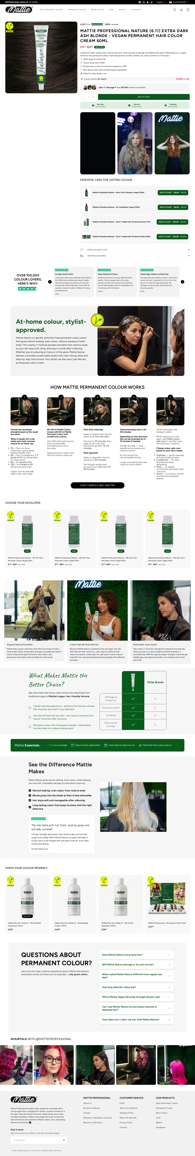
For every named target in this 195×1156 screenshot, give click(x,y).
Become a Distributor (93, 1122)
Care (158, 1118)
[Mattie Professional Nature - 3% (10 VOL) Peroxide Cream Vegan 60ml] (27, 539)
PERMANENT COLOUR (77, 9)
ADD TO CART (173, 192)
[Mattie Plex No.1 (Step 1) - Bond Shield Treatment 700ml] (27, 904)
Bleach (159, 1122)
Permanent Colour (164, 1108)
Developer (160, 1127)
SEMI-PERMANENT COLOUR (51, 9)
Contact (123, 1127)
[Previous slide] (50, 282)
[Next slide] (182, 282)
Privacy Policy (126, 1122)
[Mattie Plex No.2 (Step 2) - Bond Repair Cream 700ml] (74, 904)
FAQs (122, 1103)
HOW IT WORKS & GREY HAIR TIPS (97, 485)
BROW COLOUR (97, 9)
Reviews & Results (91, 1108)
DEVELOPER (136, 9)
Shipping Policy (127, 1113)
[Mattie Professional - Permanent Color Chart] (168, 903)
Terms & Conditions (129, 1108)
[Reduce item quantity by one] (83, 97)
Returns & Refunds (128, 1118)
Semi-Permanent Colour (167, 1103)
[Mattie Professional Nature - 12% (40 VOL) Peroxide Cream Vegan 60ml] (168, 539)
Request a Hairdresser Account (97, 1118)
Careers (86, 1113)
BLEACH (122, 9)
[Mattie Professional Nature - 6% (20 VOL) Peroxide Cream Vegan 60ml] (74, 539)
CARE (111, 9)
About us (87, 1103)
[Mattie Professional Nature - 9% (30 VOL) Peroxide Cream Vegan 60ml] (121, 539)
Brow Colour (161, 1113)
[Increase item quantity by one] (93, 97)
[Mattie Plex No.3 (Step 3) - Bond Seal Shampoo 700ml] (121, 904)
